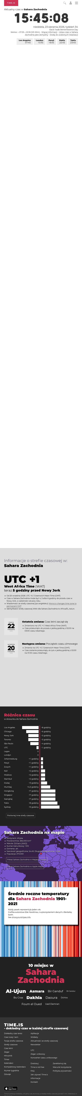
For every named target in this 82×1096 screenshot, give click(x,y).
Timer (6, 1059)
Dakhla (34, 997)
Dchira (64, 997)
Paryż (51, 41)
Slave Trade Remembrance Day (63, 30)
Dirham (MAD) (20, 843)
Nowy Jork (9, 735)
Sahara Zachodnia (41, 976)
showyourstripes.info (21, 917)
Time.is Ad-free (37, 1067)
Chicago (8, 731)
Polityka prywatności (62, 1071)
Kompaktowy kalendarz (15, 1067)
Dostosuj (34, 1063)
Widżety (34, 1037)
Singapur (8, 795)
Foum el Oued (32, 1004)
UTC (6, 748)
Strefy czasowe (11, 1044)
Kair (6, 771)
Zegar (6, 1052)
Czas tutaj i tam (11, 1037)
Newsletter (35, 1044)
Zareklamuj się (59, 1063)
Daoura (51, 998)
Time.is (11, 3)
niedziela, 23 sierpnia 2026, (55, 27)
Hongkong (9, 791)
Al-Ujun (16, 991)
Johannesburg (10, 759)
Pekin (62, 41)
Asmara (37, 991)
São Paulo (8, 744)
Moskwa (8, 775)
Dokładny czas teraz (13, 1033)
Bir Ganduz (70, 991)
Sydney (7, 807)
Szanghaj (8, 799)
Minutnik (8, 1056)
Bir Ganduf (55, 991)
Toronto (7, 739)
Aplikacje (35, 1033)
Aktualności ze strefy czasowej (44, 1041)
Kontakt (34, 1082)
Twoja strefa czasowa (13, 1041)
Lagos (7, 751)
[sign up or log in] (70, 4)
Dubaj (7, 783)
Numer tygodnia (11, 1070)
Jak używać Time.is (39, 1075)
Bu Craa (18, 997)
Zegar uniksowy (38, 1054)
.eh (16, 849)
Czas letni (8, 1048)
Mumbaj (8, 787)
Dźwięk (7, 1074)
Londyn (39, 41)
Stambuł (8, 779)
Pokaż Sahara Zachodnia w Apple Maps (25, 866)
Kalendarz (8, 1063)
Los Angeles (25, 41)
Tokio (73, 41)
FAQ (32, 1071)
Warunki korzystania (62, 1067)
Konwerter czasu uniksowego (44, 1058)
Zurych (7, 767)
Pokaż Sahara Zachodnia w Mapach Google (26, 860)
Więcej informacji (49, 32)
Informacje (35, 1078)
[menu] (76, 3)
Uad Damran (52, 1004)
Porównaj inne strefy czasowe (20, 815)
